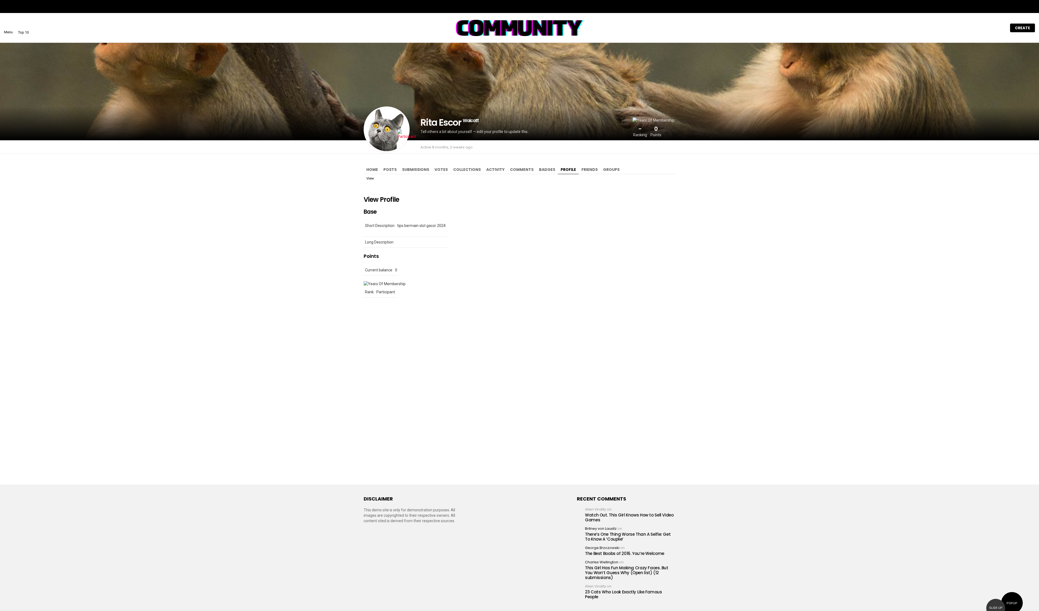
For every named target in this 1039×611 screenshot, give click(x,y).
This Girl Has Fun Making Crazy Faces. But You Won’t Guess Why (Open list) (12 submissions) (626, 572)
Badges (547, 169)
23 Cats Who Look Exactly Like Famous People (623, 594)
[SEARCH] (989, 28)
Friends (589, 169)
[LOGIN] (1000, 28)
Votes (441, 169)
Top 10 (23, 32)
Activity (495, 169)
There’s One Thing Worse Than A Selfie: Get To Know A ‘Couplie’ (627, 536)
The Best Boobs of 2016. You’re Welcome (624, 553)
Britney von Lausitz (601, 528)
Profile (568, 169)
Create (1022, 28)
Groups (611, 169)
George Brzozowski (602, 547)
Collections (467, 169)
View (370, 178)
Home (372, 169)
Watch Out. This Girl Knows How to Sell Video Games (629, 517)
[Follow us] (977, 28)
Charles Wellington (601, 562)
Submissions (415, 169)
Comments (522, 169)
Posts (390, 169)
